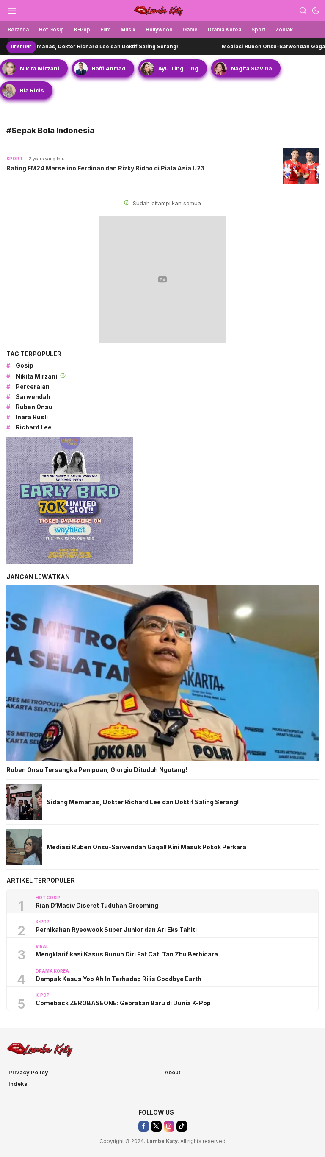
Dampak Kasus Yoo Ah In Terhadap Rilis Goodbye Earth (118, 978)
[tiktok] (181, 1126)
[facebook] (143, 1126)
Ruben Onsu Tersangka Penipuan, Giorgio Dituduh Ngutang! (96, 769)
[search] (303, 10)
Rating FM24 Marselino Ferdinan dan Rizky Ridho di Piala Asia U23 (105, 168)
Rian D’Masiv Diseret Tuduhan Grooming (97, 905)
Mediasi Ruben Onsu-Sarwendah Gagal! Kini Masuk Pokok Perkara (146, 846)
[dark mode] (315, 10)
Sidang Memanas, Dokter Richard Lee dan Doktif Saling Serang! (143, 802)
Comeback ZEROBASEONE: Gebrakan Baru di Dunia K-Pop (123, 1002)
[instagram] (169, 1126)
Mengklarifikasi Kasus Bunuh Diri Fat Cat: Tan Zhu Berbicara (127, 954)
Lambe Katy (162, 1141)
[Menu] (11, 10)
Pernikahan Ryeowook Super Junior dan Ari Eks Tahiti (116, 929)
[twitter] (156, 1126)
